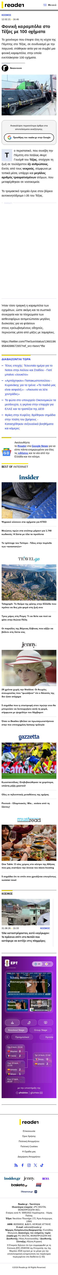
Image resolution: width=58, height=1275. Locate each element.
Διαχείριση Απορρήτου (29, 1156)
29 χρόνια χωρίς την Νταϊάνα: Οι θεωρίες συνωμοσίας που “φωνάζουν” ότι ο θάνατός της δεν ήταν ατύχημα (28, 693)
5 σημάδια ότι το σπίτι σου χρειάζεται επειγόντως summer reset (29, 878)
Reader (22, 446)
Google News (40, 446)
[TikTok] (42, 1165)
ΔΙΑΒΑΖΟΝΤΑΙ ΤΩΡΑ (16, 359)
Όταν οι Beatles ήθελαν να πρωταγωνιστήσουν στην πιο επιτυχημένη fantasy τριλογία (28, 723)
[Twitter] (35, 1165)
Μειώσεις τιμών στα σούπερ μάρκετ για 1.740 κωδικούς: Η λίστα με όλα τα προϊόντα (27, 532)
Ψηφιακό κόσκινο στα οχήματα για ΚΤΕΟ (24, 522)
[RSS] (16, 1165)
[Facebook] (22, 1165)
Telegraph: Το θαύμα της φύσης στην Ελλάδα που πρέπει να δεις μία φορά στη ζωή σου (29, 606)
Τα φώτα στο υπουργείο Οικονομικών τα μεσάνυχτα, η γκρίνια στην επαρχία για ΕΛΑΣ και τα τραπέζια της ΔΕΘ (30, 405)
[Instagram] (29, 1165)
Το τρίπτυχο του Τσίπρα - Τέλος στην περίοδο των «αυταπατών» (27, 545)
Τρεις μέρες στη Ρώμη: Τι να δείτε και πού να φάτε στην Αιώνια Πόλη (26, 618)
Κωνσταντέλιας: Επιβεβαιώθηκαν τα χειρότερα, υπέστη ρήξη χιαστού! (28, 784)
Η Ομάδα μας (29, 1151)
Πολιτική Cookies (29, 1146)
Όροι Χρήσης (29, 1136)
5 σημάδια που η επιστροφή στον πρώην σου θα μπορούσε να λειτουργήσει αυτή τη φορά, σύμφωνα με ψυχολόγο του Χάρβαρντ (29, 709)
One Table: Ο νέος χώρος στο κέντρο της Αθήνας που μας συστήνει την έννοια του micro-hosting (28, 866)
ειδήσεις (23, 453)
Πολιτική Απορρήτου (29, 1141)
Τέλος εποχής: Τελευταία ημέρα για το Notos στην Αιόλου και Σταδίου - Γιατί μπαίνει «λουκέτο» (29, 370)
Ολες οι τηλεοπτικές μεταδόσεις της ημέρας (25, 794)
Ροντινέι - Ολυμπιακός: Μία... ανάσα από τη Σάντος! (26, 805)
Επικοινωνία (29, 1131)
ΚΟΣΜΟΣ (6, 15)
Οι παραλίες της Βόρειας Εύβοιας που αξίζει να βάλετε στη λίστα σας (27, 630)
